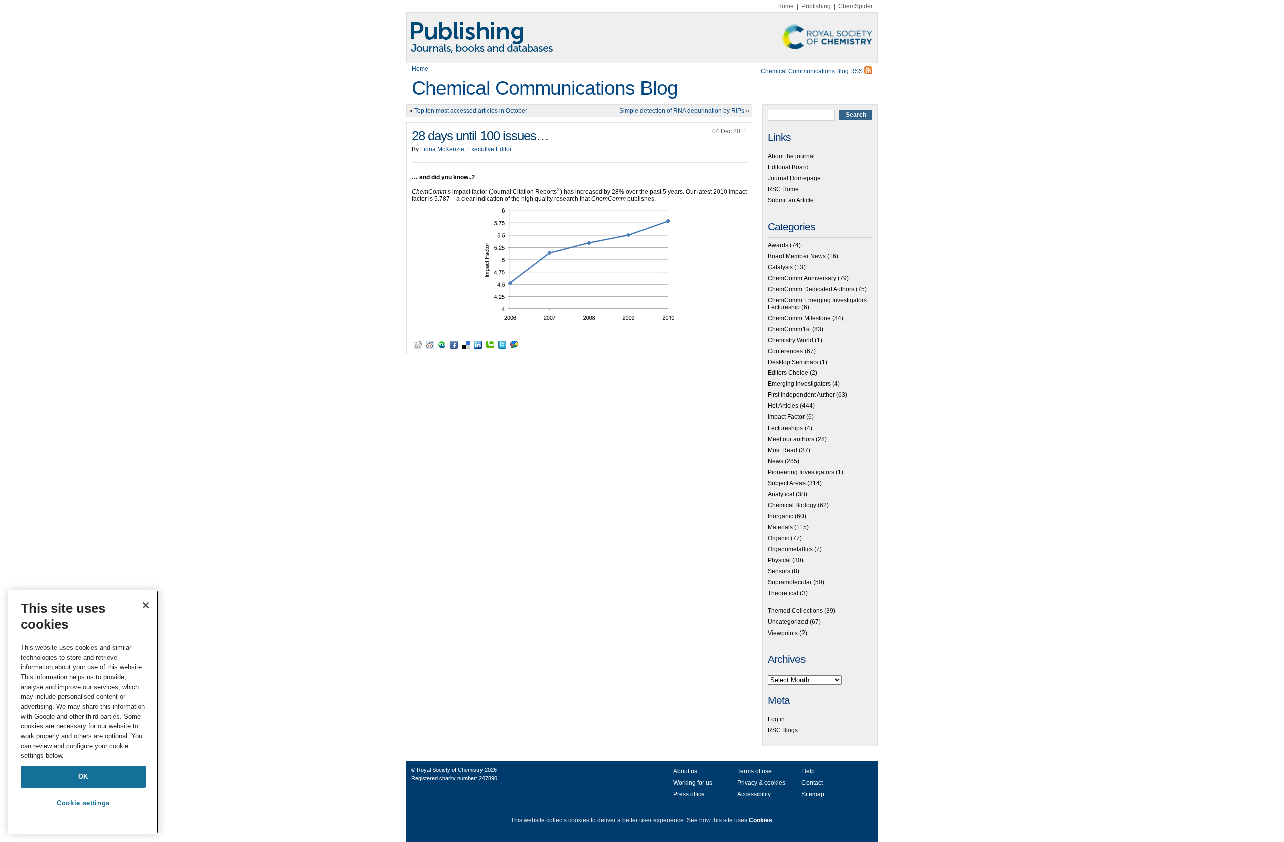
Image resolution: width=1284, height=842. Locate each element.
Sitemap (812, 794)
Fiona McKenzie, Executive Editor (465, 149)
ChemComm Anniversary (802, 278)
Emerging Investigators (799, 383)
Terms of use (754, 771)
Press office (689, 794)
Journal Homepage (794, 178)
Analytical (781, 494)
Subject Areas (787, 483)
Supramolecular (790, 582)
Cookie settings (83, 803)
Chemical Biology (792, 505)
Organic (778, 538)
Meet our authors (791, 439)
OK (83, 776)
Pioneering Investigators (801, 472)
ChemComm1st (789, 329)
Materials (780, 527)
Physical (779, 560)
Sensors (779, 571)
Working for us (692, 782)
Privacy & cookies (761, 782)
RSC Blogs (783, 730)
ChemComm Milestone (799, 318)
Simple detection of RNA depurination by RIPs (681, 110)
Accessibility (754, 794)
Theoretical (783, 593)
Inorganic (780, 516)
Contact (812, 782)
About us (685, 771)
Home (785, 6)
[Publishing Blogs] (642, 38)
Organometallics (790, 549)
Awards (778, 245)
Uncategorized (788, 621)
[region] (83, 712)
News (775, 461)
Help (808, 771)
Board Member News (797, 256)
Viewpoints (783, 633)
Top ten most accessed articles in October (470, 110)
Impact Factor (786, 416)
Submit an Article (791, 200)
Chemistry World (790, 340)
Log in (776, 719)
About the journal (791, 156)
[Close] (146, 605)
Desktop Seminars (793, 362)
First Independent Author (801, 394)
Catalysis (780, 267)
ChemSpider (855, 6)
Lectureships (785, 428)
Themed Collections (795, 610)
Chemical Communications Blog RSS (812, 71)
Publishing (816, 6)
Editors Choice (788, 372)
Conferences (785, 351)
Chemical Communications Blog (545, 88)
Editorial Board (788, 167)
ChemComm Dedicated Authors (811, 289)
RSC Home (783, 189)
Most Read (782, 450)
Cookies (760, 820)
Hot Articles (783, 405)
